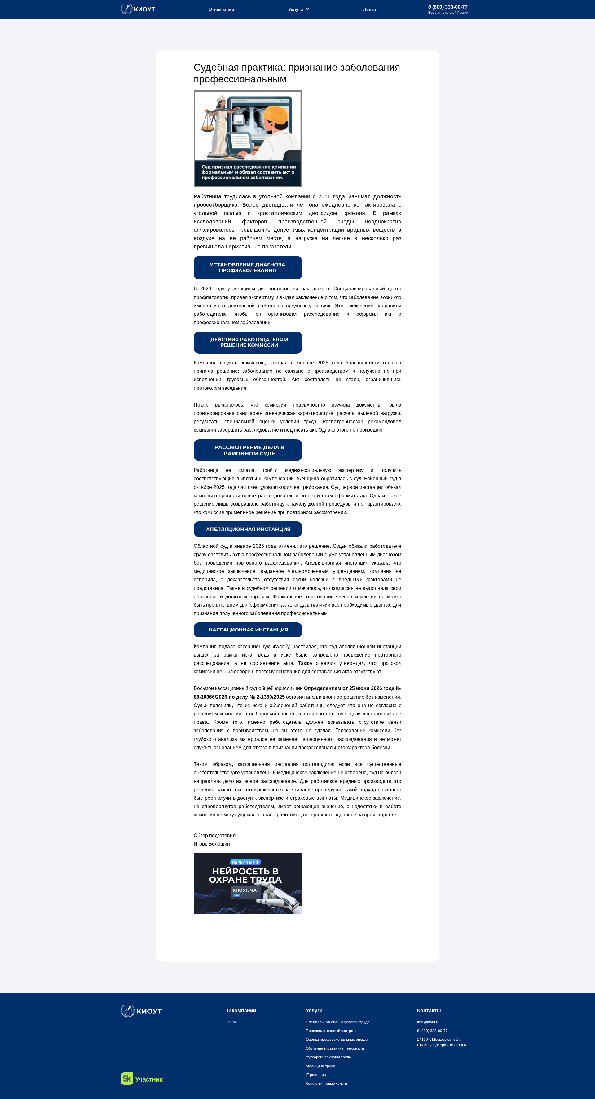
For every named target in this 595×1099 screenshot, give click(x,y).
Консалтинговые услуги (326, 1083)
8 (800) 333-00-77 (448, 7)
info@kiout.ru (428, 1022)
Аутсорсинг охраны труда (328, 1057)
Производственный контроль (331, 1031)
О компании (221, 9)
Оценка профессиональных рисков (337, 1039)
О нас (232, 1022)
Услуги (295, 9)
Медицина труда (320, 1066)
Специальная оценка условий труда (338, 1022)
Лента (369, 9)
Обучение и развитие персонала (335, 1048)
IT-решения (316, 1075)
